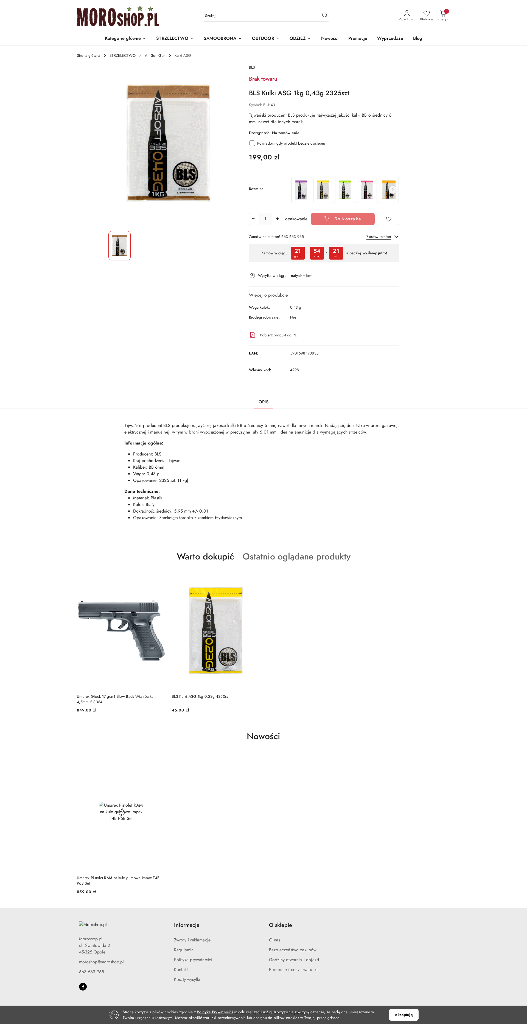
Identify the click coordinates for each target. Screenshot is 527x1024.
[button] (126, 39)
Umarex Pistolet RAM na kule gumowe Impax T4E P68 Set (118, 880)
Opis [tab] (263, 402)
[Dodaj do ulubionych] (388, 219)
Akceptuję (404, 1014)
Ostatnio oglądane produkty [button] (297, 556)
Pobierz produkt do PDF (279, 335)
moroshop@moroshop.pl (101, 962)
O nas (274, 940)
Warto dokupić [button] (205, 556)
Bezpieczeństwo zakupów (293, 950)
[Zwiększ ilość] (277, 219)
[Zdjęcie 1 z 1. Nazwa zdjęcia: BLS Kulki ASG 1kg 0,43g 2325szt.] (119, 245)
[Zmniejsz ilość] (253, 219)
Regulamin (184, 950)
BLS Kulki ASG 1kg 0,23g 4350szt (200, 696)
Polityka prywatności (193, 960)
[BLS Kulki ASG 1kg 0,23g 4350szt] (323, 190)
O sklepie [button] (280, 925)
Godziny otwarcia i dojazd (294, 960)
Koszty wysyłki (187, 979)
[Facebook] (83, 987)
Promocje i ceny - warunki (293, 969)
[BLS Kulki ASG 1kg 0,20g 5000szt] (301, 190)
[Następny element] (393, 189)
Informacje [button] (187, 925)
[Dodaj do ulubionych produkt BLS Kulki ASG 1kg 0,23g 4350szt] (254, 578)
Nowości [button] (263, 736)
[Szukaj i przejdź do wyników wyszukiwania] (325, 16)
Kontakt (181, 969)
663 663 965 (91, 972)
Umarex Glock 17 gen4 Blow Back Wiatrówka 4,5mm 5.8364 (115, 699)
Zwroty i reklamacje (192, 940)
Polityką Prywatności (215, 1012)
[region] (344, 190)
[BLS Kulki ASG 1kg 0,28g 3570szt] (367, 190)
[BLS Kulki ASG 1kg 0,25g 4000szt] (345, 190)
